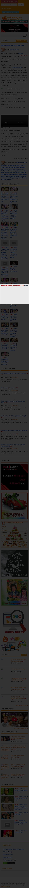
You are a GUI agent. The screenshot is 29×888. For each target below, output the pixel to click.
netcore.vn (16, 304)
